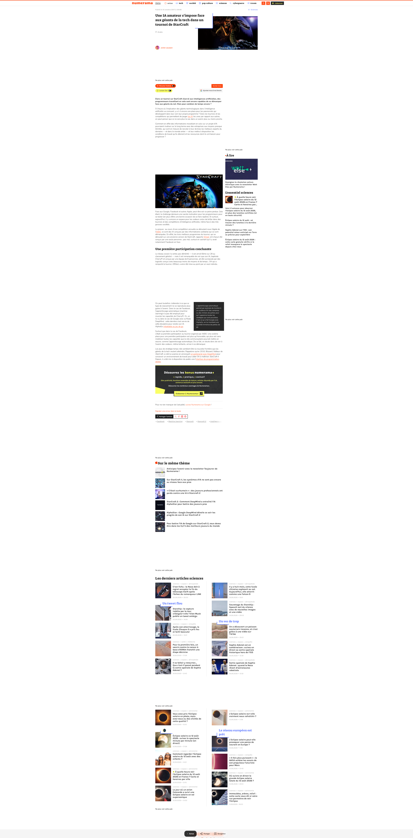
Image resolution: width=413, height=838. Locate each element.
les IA (190, 116)
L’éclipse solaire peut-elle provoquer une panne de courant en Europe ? (242, 742)
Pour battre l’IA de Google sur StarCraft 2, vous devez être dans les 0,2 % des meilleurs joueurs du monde (194, 524)
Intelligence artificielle (219, 421)
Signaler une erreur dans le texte (168, 411)
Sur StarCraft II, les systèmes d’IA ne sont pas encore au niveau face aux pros (194, 480)
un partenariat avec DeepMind (203, 354)
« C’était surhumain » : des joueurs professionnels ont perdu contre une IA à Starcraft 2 (195, 491)
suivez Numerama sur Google (198, 404)
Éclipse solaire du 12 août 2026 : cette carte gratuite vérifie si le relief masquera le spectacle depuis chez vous (240, 243)
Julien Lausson (167, 48)
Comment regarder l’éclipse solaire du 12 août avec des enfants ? (187, 756)
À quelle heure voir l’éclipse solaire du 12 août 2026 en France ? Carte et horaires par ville (245, 201)
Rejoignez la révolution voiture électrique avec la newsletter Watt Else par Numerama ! (241, 184)
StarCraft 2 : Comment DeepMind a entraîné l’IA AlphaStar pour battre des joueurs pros (191, 502)
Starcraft (190, 421)
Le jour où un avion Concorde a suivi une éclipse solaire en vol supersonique (183, 793)
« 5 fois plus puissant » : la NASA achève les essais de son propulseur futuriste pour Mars (243, 761)
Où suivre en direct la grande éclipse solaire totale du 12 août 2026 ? (241, 778)
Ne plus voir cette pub (163, 80)
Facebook (160, 421)
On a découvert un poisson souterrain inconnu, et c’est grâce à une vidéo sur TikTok (243, 630)
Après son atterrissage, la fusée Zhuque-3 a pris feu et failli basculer (186, 629)
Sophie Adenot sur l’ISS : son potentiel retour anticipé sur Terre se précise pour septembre (241, 232)
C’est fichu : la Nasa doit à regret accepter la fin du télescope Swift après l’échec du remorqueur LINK (187, 590)
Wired (206, 237)
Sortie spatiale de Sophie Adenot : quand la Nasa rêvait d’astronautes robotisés (242, 667)
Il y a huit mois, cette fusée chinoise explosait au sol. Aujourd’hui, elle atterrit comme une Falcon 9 (243, 590)
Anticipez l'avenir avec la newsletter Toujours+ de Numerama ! (192, 469)
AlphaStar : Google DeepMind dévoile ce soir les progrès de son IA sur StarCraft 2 (191, 513)
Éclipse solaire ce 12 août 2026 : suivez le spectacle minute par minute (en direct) (186, 739)
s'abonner (279, 3)
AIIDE (158, 231)
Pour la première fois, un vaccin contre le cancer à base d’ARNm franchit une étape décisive (186, 648)
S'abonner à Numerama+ (187, 393)
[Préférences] (268, 3)
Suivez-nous (217, 86)
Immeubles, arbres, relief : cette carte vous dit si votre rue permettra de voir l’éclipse (243, 797)
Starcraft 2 (202, 421)
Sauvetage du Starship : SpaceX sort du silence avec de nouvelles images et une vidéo (242, 608)
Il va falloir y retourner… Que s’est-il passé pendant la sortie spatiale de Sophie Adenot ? (187, 666)
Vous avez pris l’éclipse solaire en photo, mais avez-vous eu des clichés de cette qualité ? (187, 717)
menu (158, 3)
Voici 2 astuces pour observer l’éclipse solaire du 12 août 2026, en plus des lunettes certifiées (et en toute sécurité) (241, 212)
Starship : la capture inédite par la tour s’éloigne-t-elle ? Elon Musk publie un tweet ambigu (187, 612)
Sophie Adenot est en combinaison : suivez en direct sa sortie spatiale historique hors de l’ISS (241, 649)
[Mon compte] (263, 3)
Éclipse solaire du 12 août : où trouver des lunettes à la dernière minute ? (240, 222)
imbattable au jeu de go (173, 326)
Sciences (254, 10)
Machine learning (175, 421)
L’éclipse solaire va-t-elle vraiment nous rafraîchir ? (242, 715)
